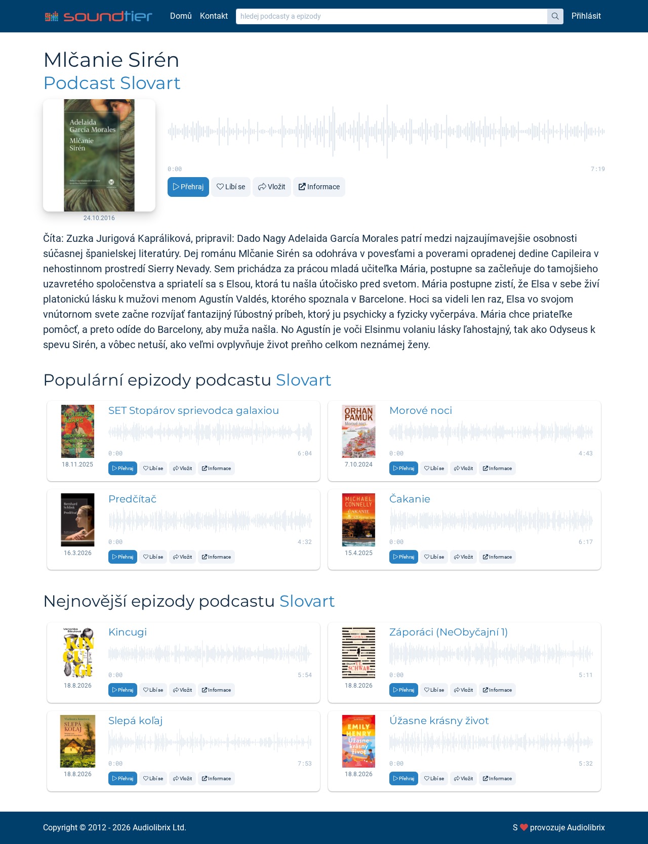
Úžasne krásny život (439, 720)
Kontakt (214, 16)
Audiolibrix (586, 827)
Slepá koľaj (135, 720)
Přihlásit (586, 16)
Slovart (304, 380)
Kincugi (127, 632)
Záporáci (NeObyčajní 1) (448, 632)
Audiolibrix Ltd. (159, 827)
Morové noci (420, 410)
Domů (181, 16)
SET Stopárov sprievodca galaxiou (193, 410)
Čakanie (409, 499)
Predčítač (132, 499)
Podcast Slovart (112, 83)
